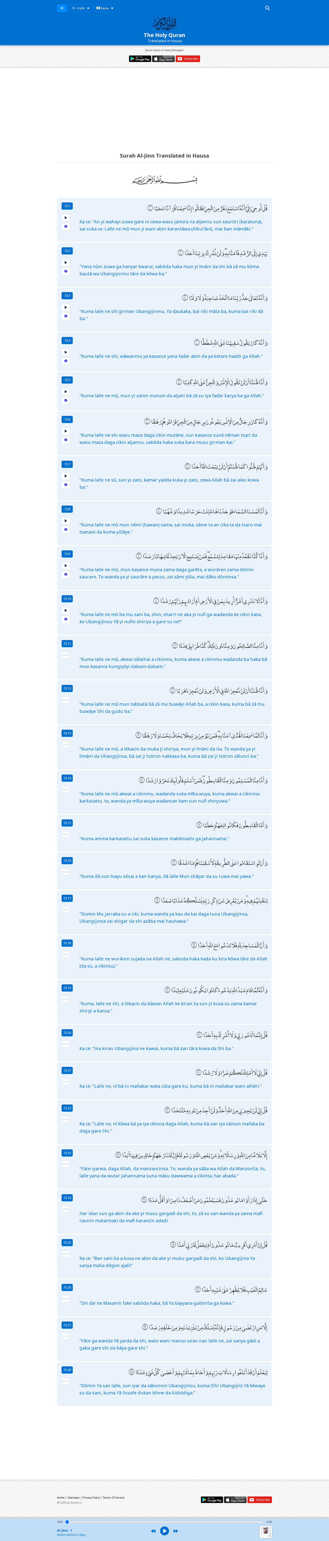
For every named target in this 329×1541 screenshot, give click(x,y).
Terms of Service (113, 1498)
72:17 (67, 898)
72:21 (67, 1070)
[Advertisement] (164, 106)
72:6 (67, 419)
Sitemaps (74, 1498)
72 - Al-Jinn (78, 8)
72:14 (67, 778)
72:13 (67, 733)
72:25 (67, 1242)
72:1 (67, 206)
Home (61, 1498)
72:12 (67, 688)
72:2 (67, 251)
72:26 (67, 1287)
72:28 (67, 1370)
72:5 (67, 380)
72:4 (67, 340)
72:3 (67, 295)
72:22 (67, 1108)
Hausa (104, 8)
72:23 (67, 1153)
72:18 (67, 943)
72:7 (67, 464)
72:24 (67, 1198)
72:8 (67, 509)
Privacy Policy (91, 1498)
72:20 (67, 1033)
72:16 (67, 860)
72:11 (67, 643)
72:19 (67, 988)
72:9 (67, 554)
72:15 (67, 823)
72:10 (67, 599)
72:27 (67, 1325)
